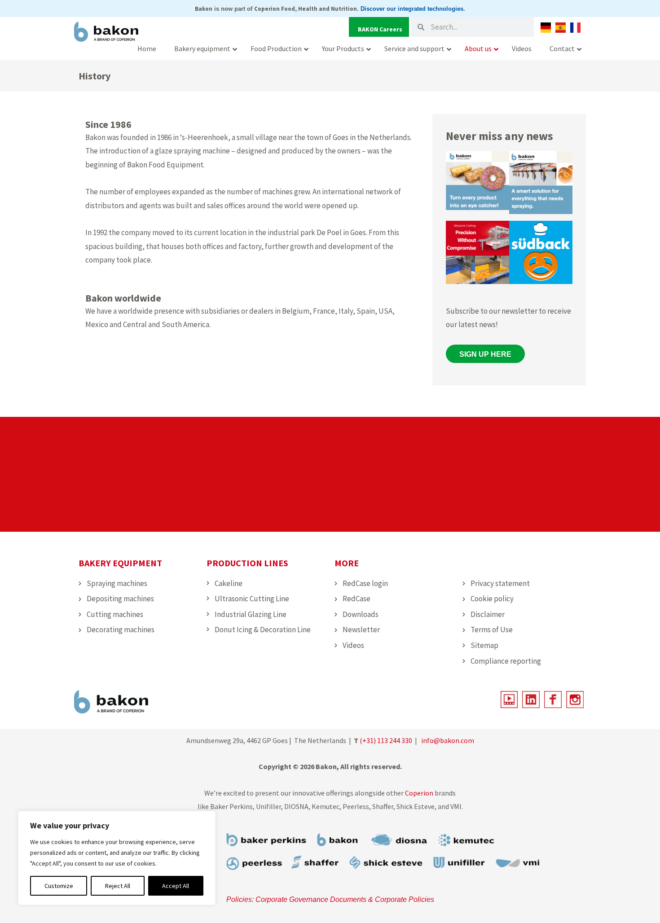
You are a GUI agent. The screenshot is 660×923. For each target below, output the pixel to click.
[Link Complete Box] (477, 185)
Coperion (419, 792)
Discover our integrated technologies (412, 8)
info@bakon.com (447, 740)
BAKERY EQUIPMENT (120, 563)
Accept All (175, 886)
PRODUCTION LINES (247, 563)
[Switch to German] (545, 27)
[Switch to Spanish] (560, 27)
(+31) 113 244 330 (386, 740)
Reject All (117, 886)
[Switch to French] (575, 27)
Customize (58, 886)
